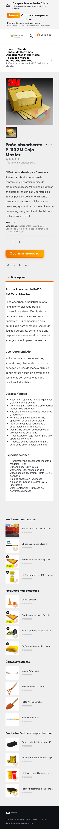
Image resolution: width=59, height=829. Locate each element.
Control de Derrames (16, 228)
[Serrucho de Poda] (12, 719)
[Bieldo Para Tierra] (12, 673)
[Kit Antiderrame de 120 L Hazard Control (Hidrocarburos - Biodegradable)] (12, 577)
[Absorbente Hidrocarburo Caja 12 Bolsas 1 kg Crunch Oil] (12, 759)
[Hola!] (31, 36)
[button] (8, 36)
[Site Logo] (17, 35)
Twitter (14, 265)
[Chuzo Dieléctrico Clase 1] (12, 546)
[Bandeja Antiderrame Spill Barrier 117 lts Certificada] (12, 617)
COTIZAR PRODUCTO (25, 253)
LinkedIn (20, 265)
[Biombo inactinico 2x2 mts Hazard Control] (12, 530)
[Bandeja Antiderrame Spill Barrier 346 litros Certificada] (12, 561)
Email (26, 265)
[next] (51, 145)
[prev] (46, 145)
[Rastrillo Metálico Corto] (12, 688)
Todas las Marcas (14, 231)
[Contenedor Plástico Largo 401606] (12, 744)
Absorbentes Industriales (31, 226)
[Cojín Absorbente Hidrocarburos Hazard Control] (12, 648)
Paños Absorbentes (38, 228)
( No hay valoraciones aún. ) (21, 162)
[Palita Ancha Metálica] (12, 704)
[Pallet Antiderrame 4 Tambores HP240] (12, 790)
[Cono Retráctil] (12, 601)
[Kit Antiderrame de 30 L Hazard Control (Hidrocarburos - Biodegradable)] (12, 632)
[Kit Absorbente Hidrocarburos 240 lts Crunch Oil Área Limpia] (12, 775)
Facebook (8, 265)
